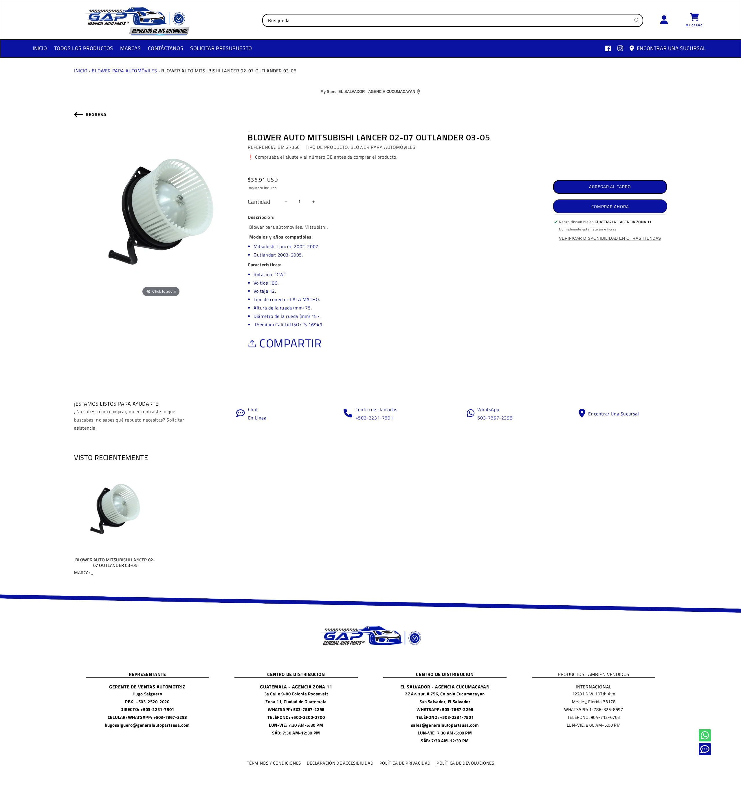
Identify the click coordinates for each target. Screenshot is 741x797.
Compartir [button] (290, 343)
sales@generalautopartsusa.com (445, 725)
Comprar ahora (610, 206)
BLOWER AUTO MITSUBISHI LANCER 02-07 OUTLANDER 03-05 (114, 566)
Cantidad (259, 201)
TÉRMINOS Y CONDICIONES (274, 763)
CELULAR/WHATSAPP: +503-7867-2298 (147, 717)
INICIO (81, 70)
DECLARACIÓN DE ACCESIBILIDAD (340, 763)
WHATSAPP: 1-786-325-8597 (593, 709)
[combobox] (452, 20)
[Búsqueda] (636, 20)
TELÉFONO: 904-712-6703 (593, 717)
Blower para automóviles (124, 70)
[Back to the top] (705, 735)
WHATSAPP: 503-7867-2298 (296, 709)
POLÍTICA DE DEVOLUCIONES (465, 763)
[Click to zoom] (161, 211)
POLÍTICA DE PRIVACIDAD (405, 763)
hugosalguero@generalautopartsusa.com (147, 725)
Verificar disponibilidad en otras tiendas (610, 238)
